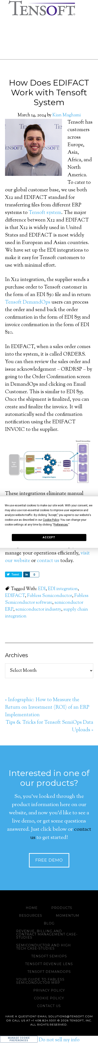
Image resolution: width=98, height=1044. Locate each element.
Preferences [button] (61, 524)
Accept (49, 537)
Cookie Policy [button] (51, 519)
